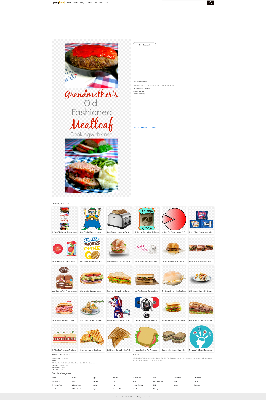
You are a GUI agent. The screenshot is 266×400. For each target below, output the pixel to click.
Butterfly (115, 377)
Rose (175, 381)
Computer (197, 385)
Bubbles (95, 381)
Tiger (134, 381)
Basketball (177, 377)
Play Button (56, 381)
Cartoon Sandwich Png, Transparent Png (147, 350)
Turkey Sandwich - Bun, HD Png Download (121, 261)
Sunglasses (137, 377)
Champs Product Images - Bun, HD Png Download (178, 261)
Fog (114, 381)
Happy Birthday (138, 385)
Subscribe (197, 377)
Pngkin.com (96, 389)
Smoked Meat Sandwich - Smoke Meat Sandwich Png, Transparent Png (76, 320)
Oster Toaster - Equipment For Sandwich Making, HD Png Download (129, 232)
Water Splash (76, 389)
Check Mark (76, 385)
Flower (89, 2)
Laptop (74, 381)
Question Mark (118, 389)
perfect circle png (168, 85)
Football (95, 385)
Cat (154, 377)
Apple (94, 377)
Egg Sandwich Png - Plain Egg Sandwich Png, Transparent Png (182, 291)
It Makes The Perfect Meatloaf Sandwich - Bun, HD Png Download (74, 232)
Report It (136, 127)
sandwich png (138, 85)
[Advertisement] (91, 24)
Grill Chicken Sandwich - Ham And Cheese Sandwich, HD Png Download (131, 350)
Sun (95, 2)
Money (155, 389)
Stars (101, 2)
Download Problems (148, 127)
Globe (176, 385)
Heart (54, 377)
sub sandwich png (153, 85)
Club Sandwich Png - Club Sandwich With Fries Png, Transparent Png (212, 291)
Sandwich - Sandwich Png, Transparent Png (121, 291)
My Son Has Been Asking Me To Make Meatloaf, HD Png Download (156, 232)
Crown (75, 2)
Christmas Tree (57, 385)
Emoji (82, 2)
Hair (114, 385)
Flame (74, 377)
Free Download (144, 45)
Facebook (136, 389)
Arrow (69, 2)
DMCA (107, 2)
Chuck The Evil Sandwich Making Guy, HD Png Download (98, 232)
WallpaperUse (158, 381)
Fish (154, 385)
